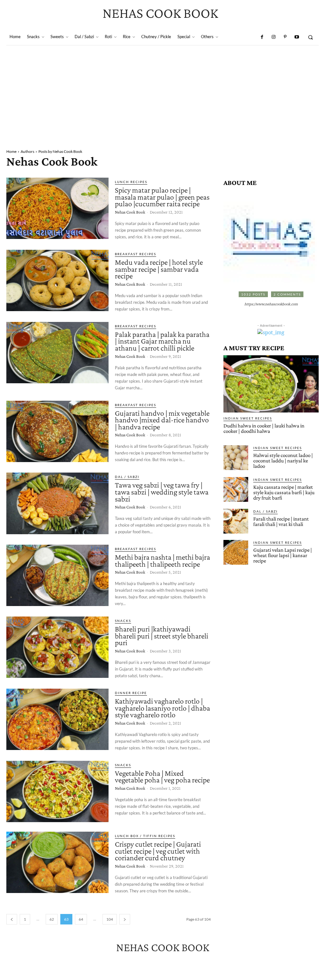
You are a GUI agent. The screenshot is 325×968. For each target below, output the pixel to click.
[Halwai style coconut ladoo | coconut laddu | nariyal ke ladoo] (235, 457)
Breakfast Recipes (135, 254)
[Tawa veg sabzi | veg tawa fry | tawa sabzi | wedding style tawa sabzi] (57, 503)
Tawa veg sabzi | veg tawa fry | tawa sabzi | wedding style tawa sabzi (162, 492)
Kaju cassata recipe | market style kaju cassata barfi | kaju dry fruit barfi (284, 492)
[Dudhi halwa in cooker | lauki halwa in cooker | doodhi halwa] (271, 383)
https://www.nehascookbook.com (271, 304)
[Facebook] (262, 37)
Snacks (123, 621)
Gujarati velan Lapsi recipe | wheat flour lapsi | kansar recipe (282, 555)
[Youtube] (296, 37)
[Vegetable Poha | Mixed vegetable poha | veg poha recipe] (57, 791)
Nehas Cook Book (130, 212)
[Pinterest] (285, 37)
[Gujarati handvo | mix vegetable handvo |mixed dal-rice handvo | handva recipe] (57, 431)
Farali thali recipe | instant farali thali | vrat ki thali (281, 521)
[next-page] (124, 919)
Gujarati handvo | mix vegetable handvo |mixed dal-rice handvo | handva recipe (162, 420)
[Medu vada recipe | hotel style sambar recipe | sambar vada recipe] (57, 280)
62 (52, 919)
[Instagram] (273, 37)
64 (81, 919)
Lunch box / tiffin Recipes (145, 836)
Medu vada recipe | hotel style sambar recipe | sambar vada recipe (159, 269)
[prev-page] (11, 919)
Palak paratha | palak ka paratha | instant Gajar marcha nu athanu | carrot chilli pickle (162, 341)
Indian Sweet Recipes (247, 418)
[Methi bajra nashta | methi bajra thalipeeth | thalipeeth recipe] (57, 575)
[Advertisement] (162, 93)
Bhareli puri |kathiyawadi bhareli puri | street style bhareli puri (161, 635)
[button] (310, 37)
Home (11, 151)
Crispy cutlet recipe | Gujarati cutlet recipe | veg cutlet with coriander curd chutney (158, 851)
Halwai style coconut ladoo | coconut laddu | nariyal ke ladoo (283, 460)
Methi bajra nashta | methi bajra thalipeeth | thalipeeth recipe (162, 560)
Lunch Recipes (131, 182)
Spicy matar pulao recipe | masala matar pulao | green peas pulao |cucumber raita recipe (162, 197)
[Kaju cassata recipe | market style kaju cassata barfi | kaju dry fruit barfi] (235, 489)
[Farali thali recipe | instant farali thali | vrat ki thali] (235, 521)
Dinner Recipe (131, 693)
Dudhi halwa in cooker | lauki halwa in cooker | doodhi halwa (263, 428)
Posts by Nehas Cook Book (60, 151)
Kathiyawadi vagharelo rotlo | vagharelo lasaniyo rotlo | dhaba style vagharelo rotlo (162, 708)
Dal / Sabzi (127, 477)
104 (109, 919)
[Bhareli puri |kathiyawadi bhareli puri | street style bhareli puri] (57, 647)
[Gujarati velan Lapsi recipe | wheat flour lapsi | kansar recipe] (235, 552)
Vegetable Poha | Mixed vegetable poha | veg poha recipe (162, 776)
